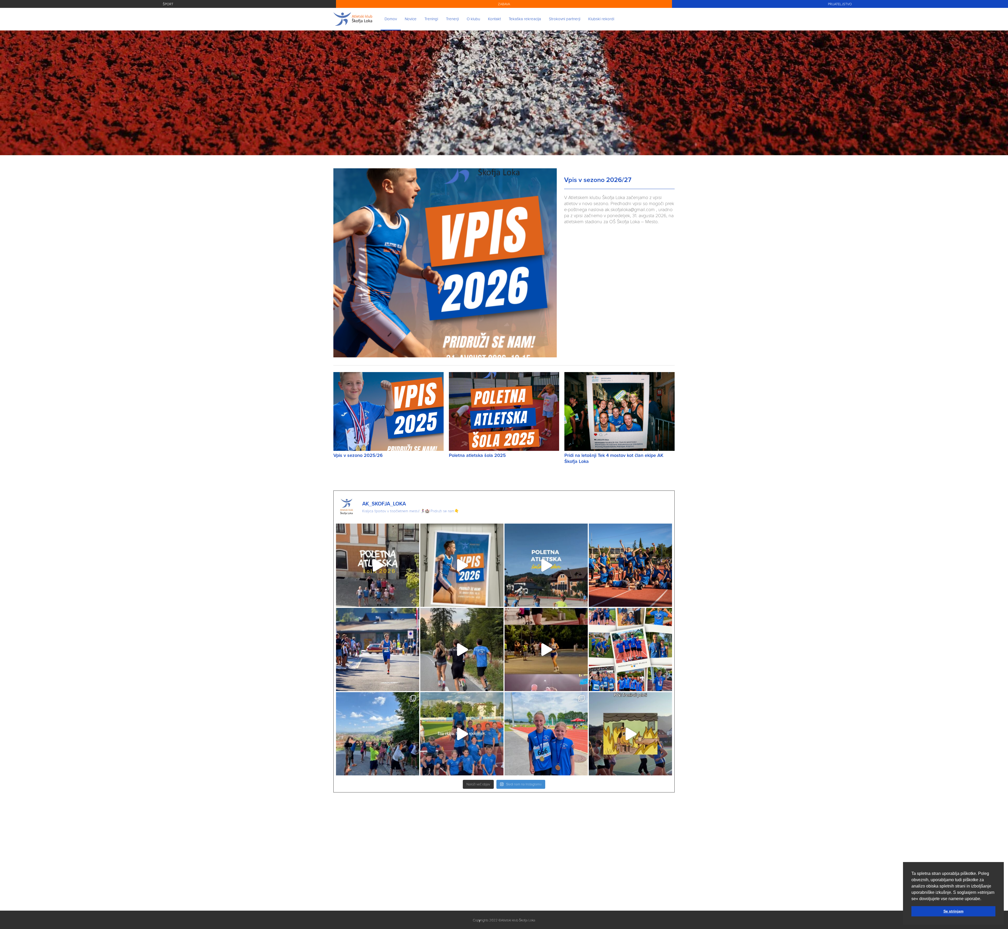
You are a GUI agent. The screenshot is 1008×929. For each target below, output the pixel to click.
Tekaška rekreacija (525, 19)
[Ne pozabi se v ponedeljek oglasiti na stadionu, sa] (461, 565)
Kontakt (494, 19)
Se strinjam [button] (953, 911)
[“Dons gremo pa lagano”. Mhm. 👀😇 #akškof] (461, 649)
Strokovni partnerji (564, 19)
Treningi (431, 19)
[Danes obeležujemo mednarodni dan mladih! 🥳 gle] (630, 649)
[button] (983, 899)
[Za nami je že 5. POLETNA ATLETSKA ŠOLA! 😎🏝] (377, 565)
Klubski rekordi (601, 19)
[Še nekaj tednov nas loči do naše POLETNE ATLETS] (377, 733)
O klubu (473, 19)
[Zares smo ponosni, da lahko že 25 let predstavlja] (546, 733)
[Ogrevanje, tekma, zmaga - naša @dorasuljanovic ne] (546, 649)
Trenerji (452, 19)
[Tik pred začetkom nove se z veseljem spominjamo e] (630, 565)
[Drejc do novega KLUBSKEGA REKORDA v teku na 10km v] (377, 649)
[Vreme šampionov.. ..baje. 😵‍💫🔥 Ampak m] (630, 733)
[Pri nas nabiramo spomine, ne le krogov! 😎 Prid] (461, 733)
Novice (411, 19)
